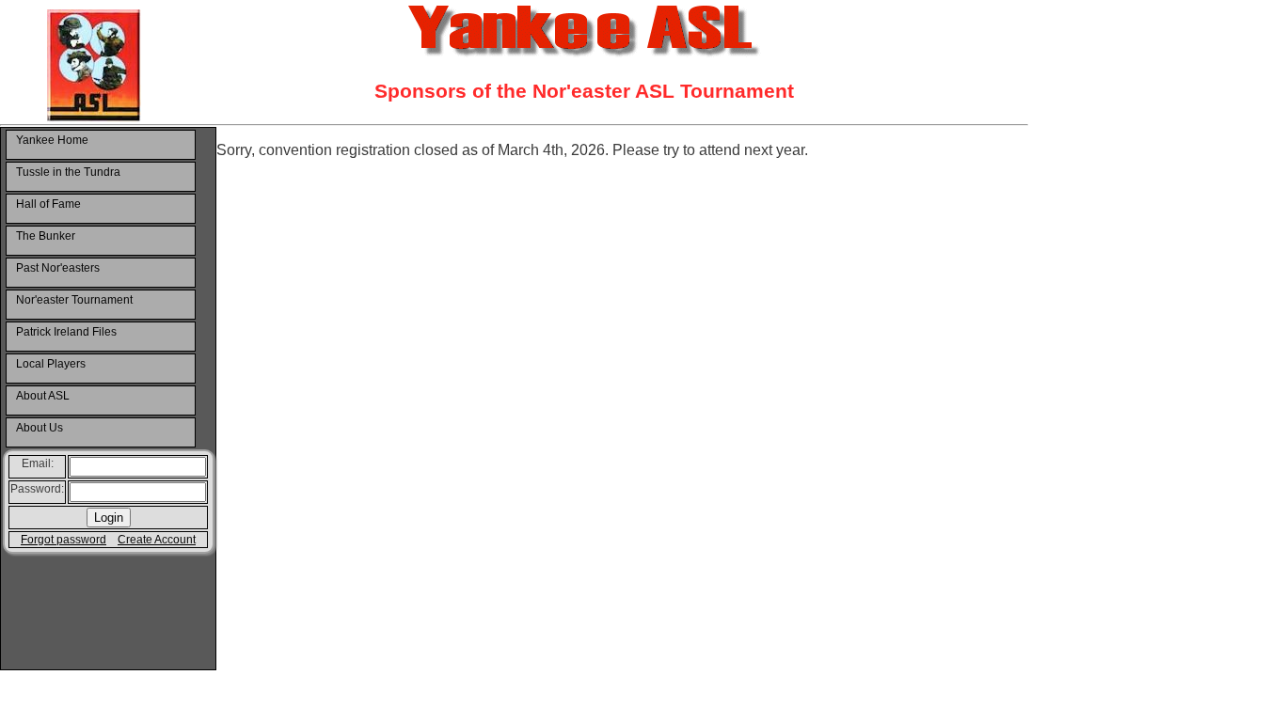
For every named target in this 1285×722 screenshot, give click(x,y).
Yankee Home (52, 140)
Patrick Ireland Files (66, 331)
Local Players (51, 363)
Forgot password (63, 539)
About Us (39, 427)
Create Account (157, 539)
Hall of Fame (48, 204)
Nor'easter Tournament (74, 299)
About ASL (43, 395)
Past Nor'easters (58, 268)
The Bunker (45, 236)
